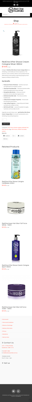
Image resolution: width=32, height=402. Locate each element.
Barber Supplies (18, 127)
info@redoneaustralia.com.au (19, 1)
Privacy (4, 331)
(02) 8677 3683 (6, 351)
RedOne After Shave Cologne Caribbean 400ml (13, 182)
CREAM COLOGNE (22, 129)
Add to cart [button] (16, 176)
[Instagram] (17, 5)
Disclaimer (5, 334)
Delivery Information (7, 328)
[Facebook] (14, 5)
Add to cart (6, 123)
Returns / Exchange (7, 325)
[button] (4, 31)
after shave (14, 129)
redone (4, 131)
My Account (5, 319)
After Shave (11, 127)
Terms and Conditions (8, 322)
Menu (6, 14)
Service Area (6, 337)
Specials (7, 129)
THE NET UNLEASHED (16, 396)
